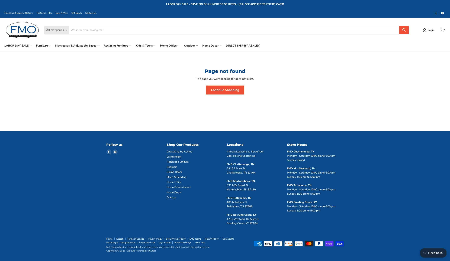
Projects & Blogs (182, 242)
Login (431, 30)
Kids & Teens (144, 46)
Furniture (42, 46)
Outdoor (190, 46)
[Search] (404, 30)
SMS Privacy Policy (176, 238)
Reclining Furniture (116, 46)
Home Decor (210, 46)
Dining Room (174, 172)
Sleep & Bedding (177, 177)
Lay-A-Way (62, 13)
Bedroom (172, 167)
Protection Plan (44, 13)
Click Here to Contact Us (241, 156)
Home (109, 238)
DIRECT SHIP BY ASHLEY (243, 46)
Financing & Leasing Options (18, 13)
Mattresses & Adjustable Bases (76, 46)
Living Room (174, 156)
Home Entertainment (179, 187)
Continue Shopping (225, 90)
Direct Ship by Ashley (179, 151)
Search (119, 238)
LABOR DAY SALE (16, 46)
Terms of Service (135, 238)
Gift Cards (76, 13)
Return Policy (212, 238)
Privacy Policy (155, 238)
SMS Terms (195, 238)
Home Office (168, 46)
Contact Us (91, 13)
